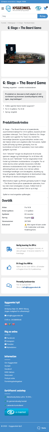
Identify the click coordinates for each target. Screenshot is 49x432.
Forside (3, 23)
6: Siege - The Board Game (26, 23)
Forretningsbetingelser (13, 381)
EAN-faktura (9, 372)
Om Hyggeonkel (11, 363)
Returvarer (9, 375)
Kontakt (7, 366)
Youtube (9, 344)
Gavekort (8, 369)
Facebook (10, 338)
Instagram (10, 341)
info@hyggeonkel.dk (31, 287)
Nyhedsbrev (11, 347)
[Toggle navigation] (2, 8)
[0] (45, 8)
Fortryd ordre (10, 378)
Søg (43, 16)
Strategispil (11, 23)
